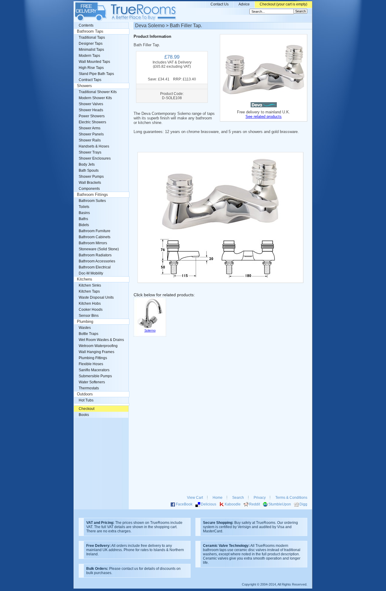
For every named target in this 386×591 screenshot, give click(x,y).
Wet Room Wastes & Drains (101, 340)
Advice (244, 4)
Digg (303, 504)
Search (238, 497)
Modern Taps (89, 56)
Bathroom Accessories (97, 261)
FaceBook (184, 504)
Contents (86, 25)
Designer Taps (91, 43)
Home (218, 497)
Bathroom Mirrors (93, 243)
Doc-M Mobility (91, 273)
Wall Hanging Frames (96, 352)
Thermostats (89, 388)
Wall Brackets (90, 182)
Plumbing (85, 322)
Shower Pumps (91, 176)
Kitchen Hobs (90, 303)
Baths (83, 219)
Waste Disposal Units (96, 297)
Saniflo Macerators (94, 370)
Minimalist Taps (91, 49)
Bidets (84, 225)
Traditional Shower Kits (98, 92)
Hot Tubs (86, 400)
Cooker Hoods (91, 309)
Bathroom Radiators (95, 255)
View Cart (195, 497)
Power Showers (92, 116)
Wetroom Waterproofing (98, 346)
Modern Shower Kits (95, 98)
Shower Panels (91, 134)
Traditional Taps (92, 37)
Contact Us (219, 4)
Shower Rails (90, 140)
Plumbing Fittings (93, 358)
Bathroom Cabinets (94, 237)
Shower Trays (90, 152)
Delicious (208, 504)
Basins (84, 213)
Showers (84, 86)
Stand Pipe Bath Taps (96, 74)
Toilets (84, 207)
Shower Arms (89, 128)
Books (84, 415)
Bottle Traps (88, 334)
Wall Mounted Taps (94, 62)
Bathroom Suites (92, 201)
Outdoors (85, 394)
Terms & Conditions (291, 497)
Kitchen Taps (89, 291)
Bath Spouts (89, 170)
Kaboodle (233, 504)
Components (89, 189)
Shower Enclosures (95, 158)
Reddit (254, 504)
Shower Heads (91, 110)
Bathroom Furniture (94, 231)
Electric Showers (92, 122)
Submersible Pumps (95, 376)
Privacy (260, 497)
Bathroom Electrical (95, 267)
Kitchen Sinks (90, 285)
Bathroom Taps (90, 31)
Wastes (85, 328)
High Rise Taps (91, 68)
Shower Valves (91, 104)
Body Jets (87, 164)
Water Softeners (92, 382)
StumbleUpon (279, 504)
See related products (263, 116)
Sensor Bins (89, 315)
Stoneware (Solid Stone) (99, 249)
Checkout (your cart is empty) (283, 4)
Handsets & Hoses (94, 146)
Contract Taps (90, 80)
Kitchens (84, 279)
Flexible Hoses (91, 364)
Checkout (86, 409)
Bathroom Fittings (92, 195)
